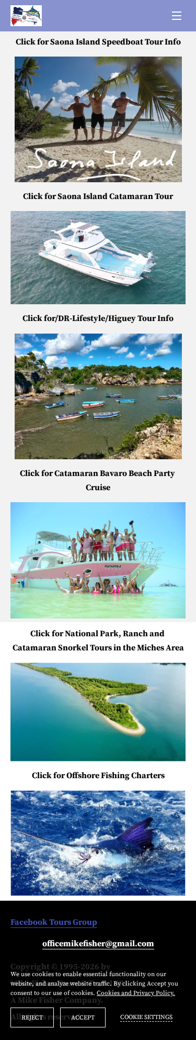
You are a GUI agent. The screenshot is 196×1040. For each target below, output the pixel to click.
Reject (32, 1018)
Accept (83, 1018)
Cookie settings (146, 1017)
